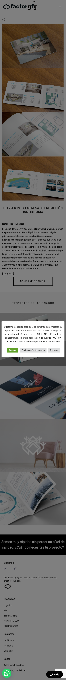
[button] (6, 673)
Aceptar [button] (12, 350)
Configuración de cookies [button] (33, 350)
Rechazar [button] (54, 350)
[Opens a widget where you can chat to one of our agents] (54, 674)
